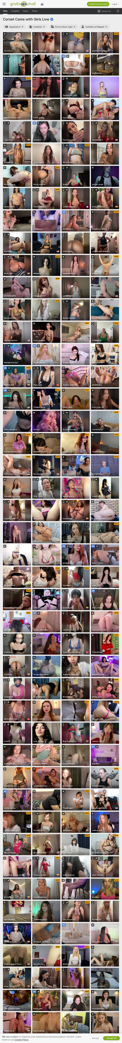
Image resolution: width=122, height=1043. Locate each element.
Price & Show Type (63, 27)
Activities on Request (94, 27)
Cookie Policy (21, 1040)
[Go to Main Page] (23, 4)
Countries (37, 27)
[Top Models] (42, 4)
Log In (114, 4)
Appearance (14, 27)
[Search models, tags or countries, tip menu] (118, 11)
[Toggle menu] (4, 4)
